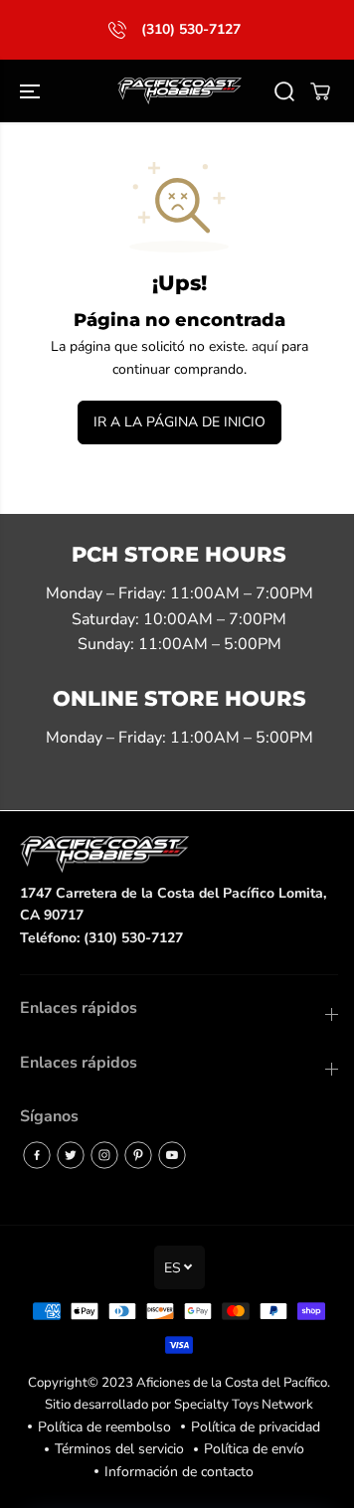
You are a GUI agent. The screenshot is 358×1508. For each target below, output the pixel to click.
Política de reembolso (104, 1427)
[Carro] (320, 91)
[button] (32, 91)
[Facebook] (37, 1155)
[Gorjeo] (71, 1155)
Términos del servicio (119, 1448)
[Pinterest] (138, 1155)
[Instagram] (104, 1155)
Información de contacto (179, 1471)
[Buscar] (284, 91)
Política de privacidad (255, 1427)
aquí (264, 346)
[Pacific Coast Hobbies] (179, 91)
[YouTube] (172, 1155)
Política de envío (254, 1448)
